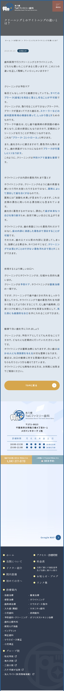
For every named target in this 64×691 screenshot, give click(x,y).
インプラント (10, 630)
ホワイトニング (37, 599)
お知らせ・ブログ (47, 576)
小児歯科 (9, 612)
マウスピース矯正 (13, 639)
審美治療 (34, 595)
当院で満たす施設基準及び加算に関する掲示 (47, 569)
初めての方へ (14, 581)
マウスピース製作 (38, 603)
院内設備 (11, 574)
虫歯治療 (9, 595)
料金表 (41, 561)
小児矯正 (9, 644)
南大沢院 (9, 660)
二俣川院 (9, 665)
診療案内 (11, 590)
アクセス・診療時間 (47, 555)
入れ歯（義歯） (11, 608)
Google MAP (48, 537)
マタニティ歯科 (37, 608)
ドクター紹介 (14, 568)
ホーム (8, 40)
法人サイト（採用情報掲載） (17, 674)
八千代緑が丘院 (12, 669)
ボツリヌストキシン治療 (41, 617)
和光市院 (9, 656)
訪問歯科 (34, 612)
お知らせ (17, 40)
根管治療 (9, 599)
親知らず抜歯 (11, 626)
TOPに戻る (31, 385)
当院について (14, 561)
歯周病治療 (10, 603)
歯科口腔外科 (11, 621)
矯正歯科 (9, 635)
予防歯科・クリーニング (15, 617)
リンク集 (42, 582)
